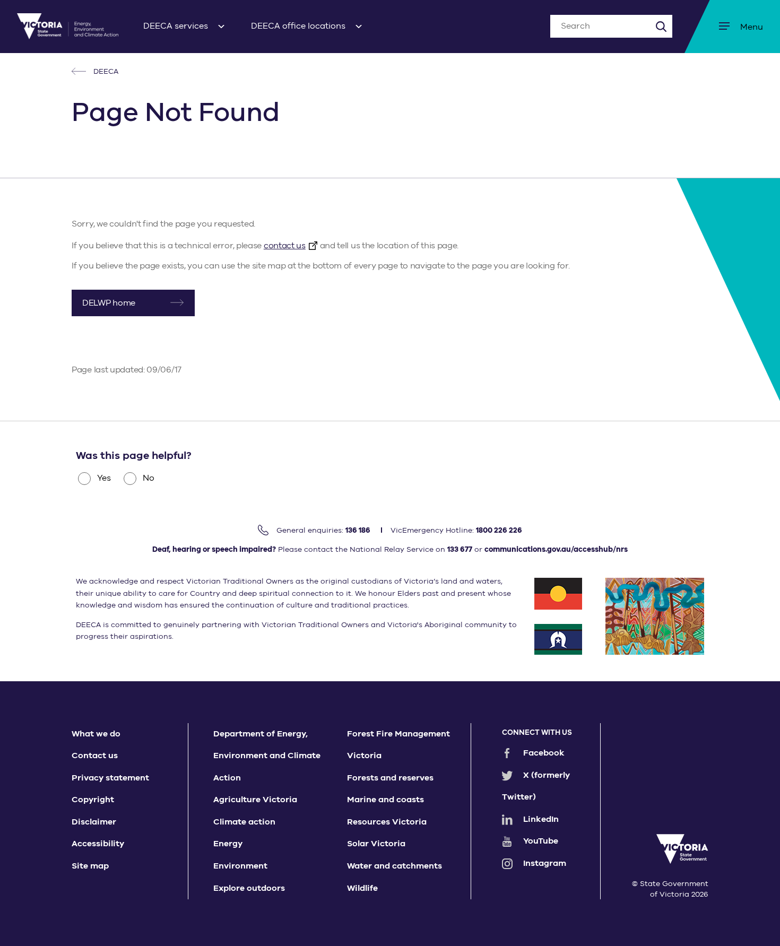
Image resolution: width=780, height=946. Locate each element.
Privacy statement (110, 778)
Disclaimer (94, 822)
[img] (67, 26)
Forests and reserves (390, 778)
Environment (240, 866)
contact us (285, 245)
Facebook (544, 753)
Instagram (544, 863)
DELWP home (108, 303)
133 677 (459, 549)
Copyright (93, 799)
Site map (90, 866)
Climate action (244, 822)
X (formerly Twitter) (536, 786)
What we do (96, 734)
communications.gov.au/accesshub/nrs (556, 549)
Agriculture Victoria (255, 799)
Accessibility (98, 843)
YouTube (540, 841)
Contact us (95, 755)
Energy (227, 843)
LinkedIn (541, 819)
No (148, 478)
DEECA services (175, 26)
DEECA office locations (298, 26)
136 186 (357, 530)
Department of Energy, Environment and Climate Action (266, 756)
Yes (104, 478)
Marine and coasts (385, 799)
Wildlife (362, 888)
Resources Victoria (387, 822)
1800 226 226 (499, 530)
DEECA (104, 71)
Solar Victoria (376, 843)
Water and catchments (394, 866)
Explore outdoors (249, 888)
